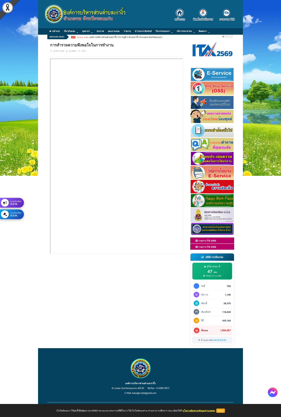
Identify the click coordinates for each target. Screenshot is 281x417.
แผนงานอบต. (114, 31)
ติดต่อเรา (203, 31)
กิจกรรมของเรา (163, 31)
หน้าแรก (55, 31)
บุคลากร (86, 31)
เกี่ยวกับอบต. (69, 31)
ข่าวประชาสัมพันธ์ (143, 31)
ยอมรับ (220, 410)
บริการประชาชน (184, 31)
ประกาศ (100, 31)
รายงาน (127, 31)
